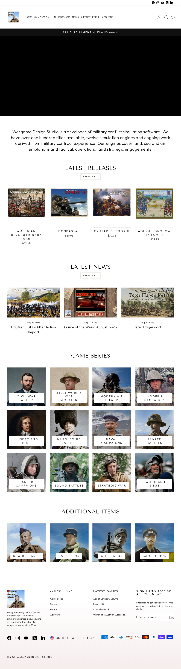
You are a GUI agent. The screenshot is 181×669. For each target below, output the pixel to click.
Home (29, 17)
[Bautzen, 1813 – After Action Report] (33, 302)
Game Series (41, 17)
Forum (96, 17)
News (75, 17)
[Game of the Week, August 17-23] (90, 302)
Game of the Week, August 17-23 (90, 327)
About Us (55, 614)
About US (107, 17)
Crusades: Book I (101, 609)
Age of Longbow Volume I (106, 598)
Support (85, 17)
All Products (62, 17)
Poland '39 (98, 604)
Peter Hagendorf (147, 327)
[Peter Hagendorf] (147, 302)
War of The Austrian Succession (109, 614)
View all (90, 176)
